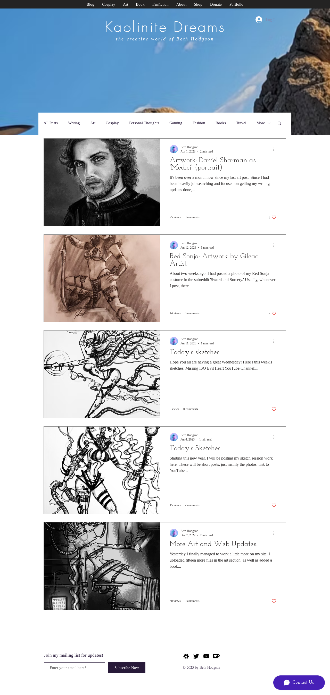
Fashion (199, 123)
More (261, 123)
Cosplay (112, 123)
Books (221, 123)
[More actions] (276, 149)
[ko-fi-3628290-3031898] (216, 656)
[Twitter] (196, 656)
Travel (241, 123)
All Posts (51, 123)
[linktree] (186, 656)
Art (92, 123)
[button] (279, 123)
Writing (74, 123)
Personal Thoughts (144, 123)
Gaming (175, 123)
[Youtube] (206, 656)
